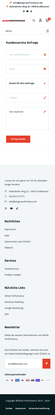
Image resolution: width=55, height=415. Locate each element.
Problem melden (13, 274)
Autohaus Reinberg (14, 301)
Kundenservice (12, 268)
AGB (7, 235)
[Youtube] (27, 11)
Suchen (9, 408)
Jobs (7, 314)
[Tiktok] (31, 11)
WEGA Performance (14, 295)
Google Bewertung (14, 308)
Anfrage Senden (18, 139)
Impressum (10, 229)
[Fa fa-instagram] (24, 11)
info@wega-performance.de (27, 2)
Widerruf (9, 247)
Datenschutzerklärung (39, 408)
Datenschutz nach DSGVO (17, 241)
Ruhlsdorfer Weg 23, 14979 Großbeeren (29, 6)
